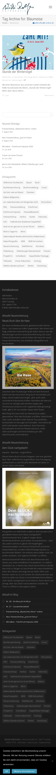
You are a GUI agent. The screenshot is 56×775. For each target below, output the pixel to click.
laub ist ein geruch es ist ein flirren (18, 226)
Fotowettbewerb (31, 212)
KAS (5, 221)
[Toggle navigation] (50, 7)
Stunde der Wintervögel (17, 72)
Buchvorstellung (30, 187)
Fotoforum (33, 207)
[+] (28, 52)
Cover (44, 187)
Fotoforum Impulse (11, 212)
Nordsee (40, 246)
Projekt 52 (7, 256)
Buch (37, 182)
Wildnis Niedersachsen (13, 265)
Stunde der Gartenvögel (12, 80)
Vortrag (37, 261)
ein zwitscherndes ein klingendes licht (20, 202)
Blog (30, 77)
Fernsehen (46, 202)
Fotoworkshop (9, 216)
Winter (31, 265)
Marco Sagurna (10, 231)
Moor (23, 231)
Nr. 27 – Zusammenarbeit (17, 606)
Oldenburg (8, 251)
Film (5, 207)
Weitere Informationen (24, 771)
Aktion (35, 77)
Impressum (32, 742)
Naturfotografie (10, 241)
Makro (41, 226)
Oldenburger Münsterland (28, 251)
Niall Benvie (27, 246)
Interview (42, 216)
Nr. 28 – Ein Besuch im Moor (18, 601)
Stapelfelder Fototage (39, 256)
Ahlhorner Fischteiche (13, 182)
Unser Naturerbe (22, 261)
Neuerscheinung (11, 246)
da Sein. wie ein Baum (13, 192)
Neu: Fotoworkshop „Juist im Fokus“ (22, 616)
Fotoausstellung (17, 207)
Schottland (21, 256)
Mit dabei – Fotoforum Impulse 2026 (22, 621)
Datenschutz (44, 742)
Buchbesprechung (11, 187)
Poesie (47, 251)
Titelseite (7, 261)
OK (6, 771)
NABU (51, 77)
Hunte (32, 216)
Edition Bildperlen (11, 197)
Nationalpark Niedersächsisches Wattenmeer (24, 236)
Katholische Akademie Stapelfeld (25, 221)
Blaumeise (43, 77)
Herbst (23, 216)
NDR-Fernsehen (35, 241)
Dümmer (30, 192)
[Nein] (52, 761)
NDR (23, 241)
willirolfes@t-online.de (44, 23)
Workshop (42, 265)
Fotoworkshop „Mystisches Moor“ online (24, 611)
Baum (29, 182)
